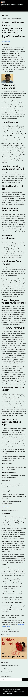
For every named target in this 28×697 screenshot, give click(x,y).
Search (25, 680)
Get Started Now (5, 41)
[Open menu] (2, 9)
